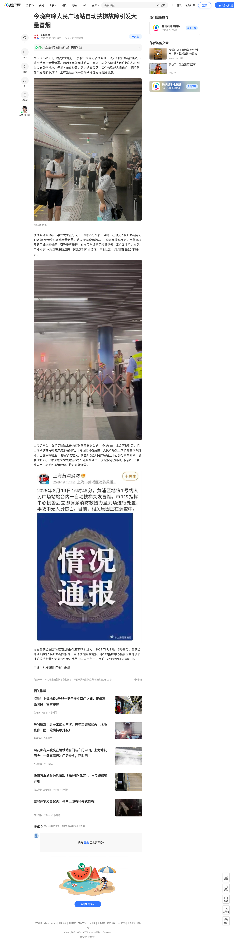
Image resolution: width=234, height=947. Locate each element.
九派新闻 (38, 764)
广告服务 (92, 923)
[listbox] (88, 752)
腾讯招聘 (101, 923)
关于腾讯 (38, 923)
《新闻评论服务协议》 (76, 826)
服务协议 (62, 923)
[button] (192, 28)
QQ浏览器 (121, 923)
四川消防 (38, 815)
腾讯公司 (84, 936)
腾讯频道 (131, 923)
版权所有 (92, 936)
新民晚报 (38, 738)
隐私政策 (72, 923)
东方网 (37, 712)
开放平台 (82, 923)
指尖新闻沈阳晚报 (42, 790)
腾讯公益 (111, 923)
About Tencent (50, 923)
